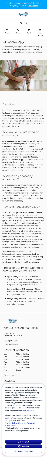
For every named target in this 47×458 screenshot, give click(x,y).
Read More (33, 6)
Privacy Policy (27, 410)
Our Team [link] (9, 380)
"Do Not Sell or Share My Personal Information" (20, 424)
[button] (3, 15)
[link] (23, 14)
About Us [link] (9, 375)
